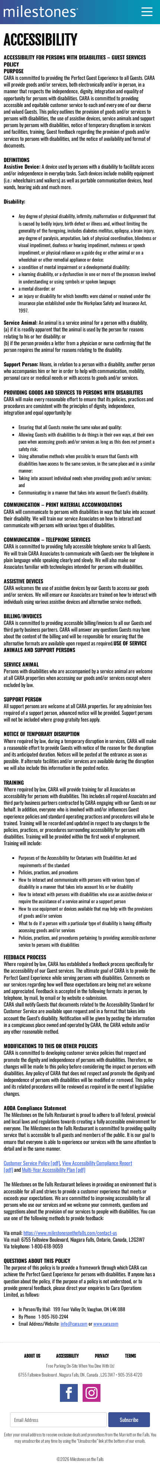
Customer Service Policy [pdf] (32, 1163)
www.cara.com (105, 1323)
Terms (130, 1356)
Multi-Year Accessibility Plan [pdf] (53, 1169)
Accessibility (67, 1356)
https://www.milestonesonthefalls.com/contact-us (70, 1233)
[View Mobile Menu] (148, 12)
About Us (32, 1356)
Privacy (102, 1356)
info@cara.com (74, 1323)
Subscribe (129, 1419)
